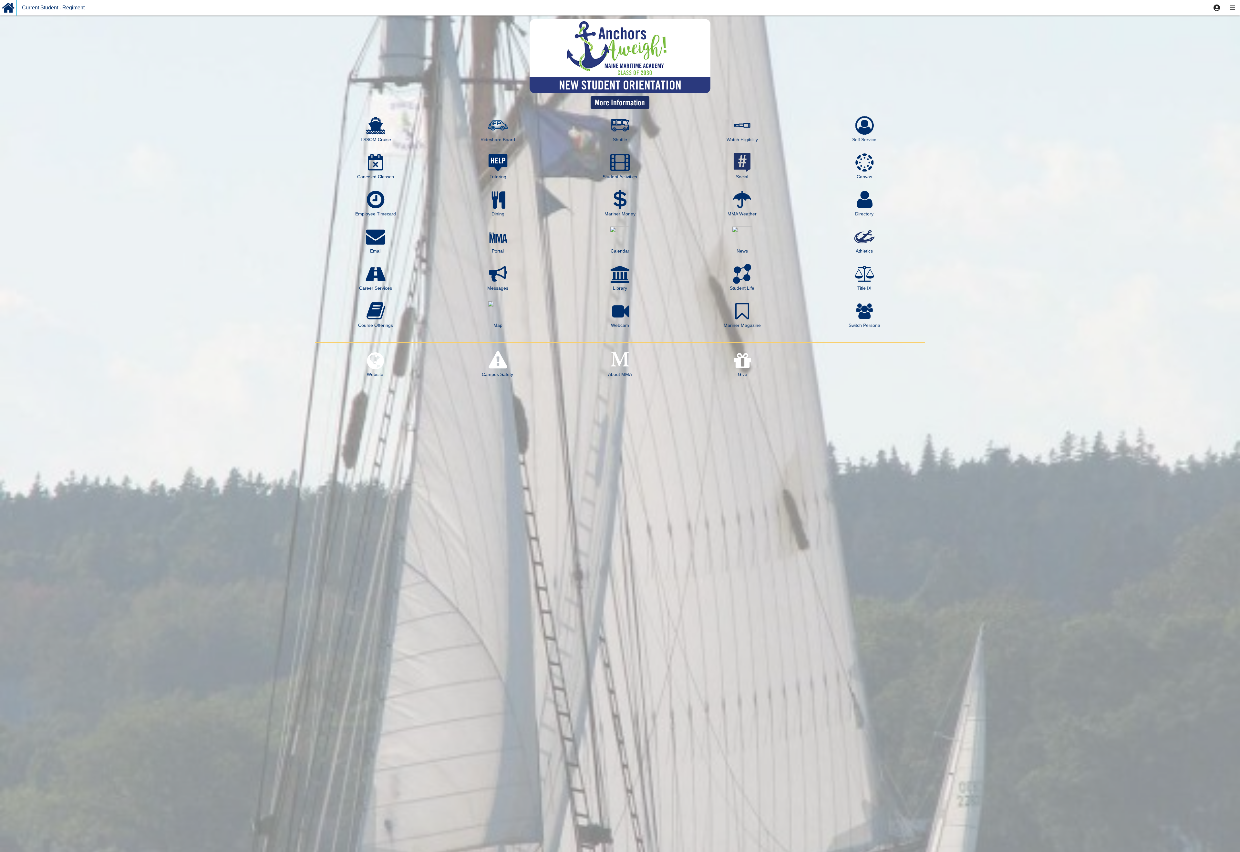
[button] (1216, 8)
